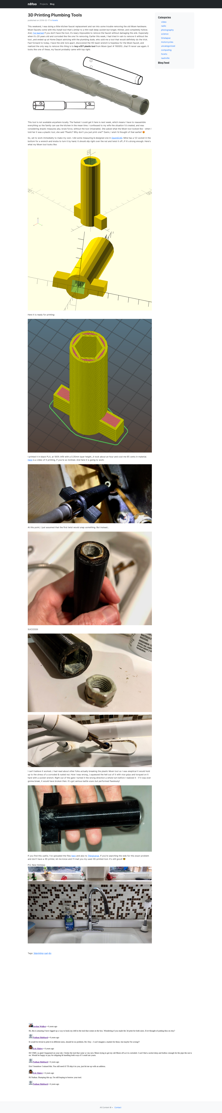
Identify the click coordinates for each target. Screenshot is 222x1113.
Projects (44, 4)
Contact (117, 1107)
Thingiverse (93, 855)
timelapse (165, 38)
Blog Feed (163, 62)
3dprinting (39, 953)
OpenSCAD (117, 138)
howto (55, 20)
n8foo (32, 4)
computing (166, 50)
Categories (164, 17)
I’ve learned (38, 33)
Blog (52, 4)
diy (49, 953)
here (73, 855)
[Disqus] (111, 987)
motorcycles (167, 42)
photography (167, 30)
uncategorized (168, 46)
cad (46, 953)
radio (163, 26)
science (164, 34)
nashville (165, 58)
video (163, 22)
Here (30, 460)
